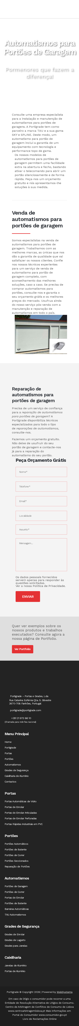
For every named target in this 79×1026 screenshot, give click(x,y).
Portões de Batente (16, 849)
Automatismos (13, 764)
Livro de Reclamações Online (40, 1019)
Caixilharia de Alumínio (17, 776)
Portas (8, 753)
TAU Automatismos (15, 914)
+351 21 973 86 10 (21, 718)
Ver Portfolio (23, 649)
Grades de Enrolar (14, 934)
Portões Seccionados (16, 861)
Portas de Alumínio (15, 971)
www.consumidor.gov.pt (53, 1015)
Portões (9, 759)
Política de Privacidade (49, 586)
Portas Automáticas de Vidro (20, 801)
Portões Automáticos (16, 843)
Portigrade (10, 747)
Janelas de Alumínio (15, 965)
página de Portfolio (39, 638)
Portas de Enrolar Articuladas (21, 812)
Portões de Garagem (16, 886)
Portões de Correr (14, 855)
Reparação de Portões (17, 866)
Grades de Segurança (16, 770)
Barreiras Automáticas (17, 909)
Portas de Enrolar (14, 807)
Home (8, 742)
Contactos (10, 781)
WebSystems (65, 992)
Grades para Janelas (16, 945)
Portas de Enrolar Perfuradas (21, 818)
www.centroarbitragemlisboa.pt (26, 1011)
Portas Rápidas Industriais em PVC (24, 824)
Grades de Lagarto (15, 940)
